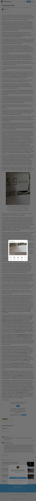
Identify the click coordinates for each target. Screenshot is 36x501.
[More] (25, 257)
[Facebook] (14, 257)
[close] (26, 241)
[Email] (18, 257)
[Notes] (21, 257)
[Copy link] (10, 257)
